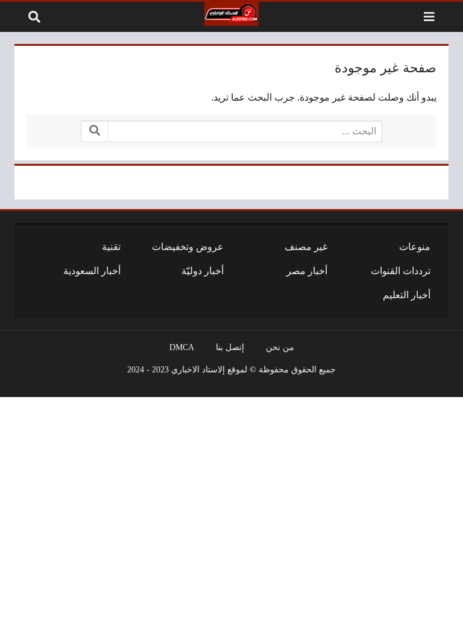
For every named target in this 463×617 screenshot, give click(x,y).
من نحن (280, 347)
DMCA (181, 347)
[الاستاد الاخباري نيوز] (231, 14)
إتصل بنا (230, 347)
